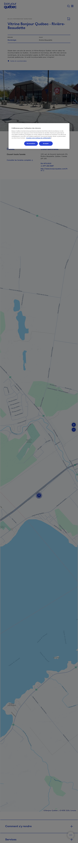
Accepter (46, 143)
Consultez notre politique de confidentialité (39, 138)
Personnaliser (31, 143)
